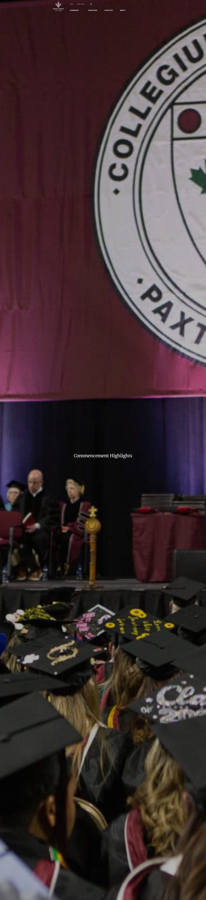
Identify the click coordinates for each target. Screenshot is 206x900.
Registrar (92, 10)
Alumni (72, 4)
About (122, 10)
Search (91, 4)
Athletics (108, 10)
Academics (74, 10)
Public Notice (81, 4)
